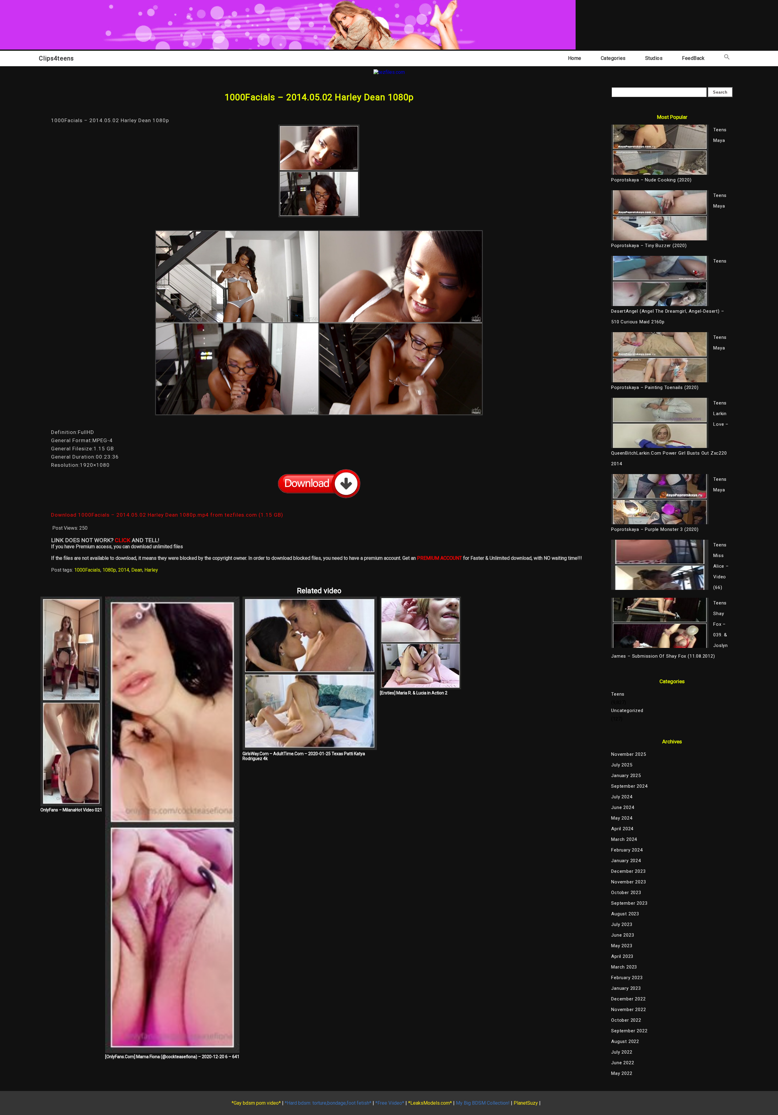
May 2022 (621, 1073)
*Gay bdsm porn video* (256, 1103)
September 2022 (629, 1031)
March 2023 (624, 967)
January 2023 (626, 988)
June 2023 (622, 935)
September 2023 (629, 903)
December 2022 (628, 999)
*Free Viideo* (389, 1103)
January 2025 (626, 775)
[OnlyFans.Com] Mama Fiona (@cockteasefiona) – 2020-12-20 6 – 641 (172, 1056)
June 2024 (622, 807)
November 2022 (628, 1009)
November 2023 (628, 882)
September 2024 (629, 786)
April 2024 (622, 828)
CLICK (122, 540)
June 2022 (622, 1062)
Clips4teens (56, 58)
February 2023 (626, 977)
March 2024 (624, 839)
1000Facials (87, 570)
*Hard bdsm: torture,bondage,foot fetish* (328, 1103)
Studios (654, 58)
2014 (123, 570)
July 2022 (621, 1052)
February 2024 (626, 850)
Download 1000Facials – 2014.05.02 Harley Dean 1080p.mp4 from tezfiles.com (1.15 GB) (167, 515)
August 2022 (625, 1041)
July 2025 (621, 765)
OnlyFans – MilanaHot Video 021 (71, 809)
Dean (136, 570)
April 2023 (622, 956)
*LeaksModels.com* (430, 1103)
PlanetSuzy (526, 1103)
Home (574, 58)
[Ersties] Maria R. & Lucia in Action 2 (413, 692)
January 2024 (626, 860)
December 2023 (628, 871)
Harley (151, 570)
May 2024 (621, 818)
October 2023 (626, 892)
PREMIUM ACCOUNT (439, 558)
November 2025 (628, 754)
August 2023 (625, 914)
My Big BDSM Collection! (483, 1103)
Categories (613, 58)
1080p (109, 570)
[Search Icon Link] (727, 58)
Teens (618, 694)
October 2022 (626, 1020)
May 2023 (621, 945)
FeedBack (693, 58)
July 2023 (621, 924)
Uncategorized (627, 710)
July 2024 (621, 797)
